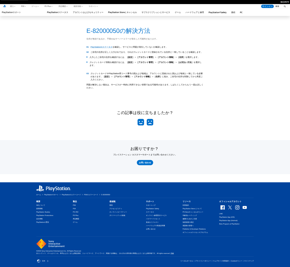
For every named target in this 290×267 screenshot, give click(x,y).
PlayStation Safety (152, 208)
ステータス (150, 212)
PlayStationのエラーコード (71, 195)
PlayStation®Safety (218, 12)
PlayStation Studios (43, 212)
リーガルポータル (186, 261)
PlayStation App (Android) (228, 220)
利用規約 (186, 205)
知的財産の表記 (188, 222)
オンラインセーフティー (118, 212)
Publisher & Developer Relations (194, 229)
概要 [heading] (38, 201)
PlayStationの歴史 (42, 222)
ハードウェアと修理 (195, 12)
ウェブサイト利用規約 (221, 261)
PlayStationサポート (11, 12)
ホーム (38, 195)
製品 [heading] (75, 201)
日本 (43, 261)
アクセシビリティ (115, 208)
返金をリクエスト (152, 222)
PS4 (74, 208)
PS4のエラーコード (91, 195)
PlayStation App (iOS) (227, 217)
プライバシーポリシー (203, 261)
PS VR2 (75, 212)
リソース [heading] (187, 201)
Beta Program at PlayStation (229, 224)
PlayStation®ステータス (101, 47)
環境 (111, 205)
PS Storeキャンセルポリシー (193, 212)
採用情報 (39, 208)
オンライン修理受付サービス (156, 215)
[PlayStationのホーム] (4, 6)
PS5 (22, 6)
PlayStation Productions (44, 215)
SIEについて (40, 205)
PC (241, 12)
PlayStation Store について (192, 208)
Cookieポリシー (236, 261)
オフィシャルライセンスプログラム (195, 232)
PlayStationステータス (57, 12)
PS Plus (47, 6)
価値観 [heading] (112, 201)
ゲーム (34, 6)
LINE (221, 214)
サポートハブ (151, 205)
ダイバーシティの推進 (117, 215)
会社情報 (39, 219)
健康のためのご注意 (190, 219)
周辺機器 (62, 6)
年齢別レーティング (190, 215)
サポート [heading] (150, 201)
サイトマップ (249, 261)
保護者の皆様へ (188, 225)
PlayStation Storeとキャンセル (122, 12)
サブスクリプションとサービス (156, 12)
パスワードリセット (153, 219)
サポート (92, 6)
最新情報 (77, 6)
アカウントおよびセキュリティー (88, 12)
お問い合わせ (151, 229)
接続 (233, 12)
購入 (12, 6)
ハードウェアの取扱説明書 (155, 225)
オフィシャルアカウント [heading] (230, 201)
